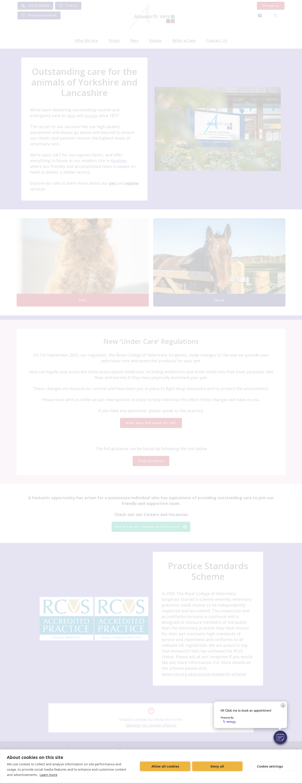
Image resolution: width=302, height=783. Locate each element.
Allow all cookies (165, 766)
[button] (280, 737)
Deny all (217, 766)
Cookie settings (270, 766)
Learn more (48, 774)
